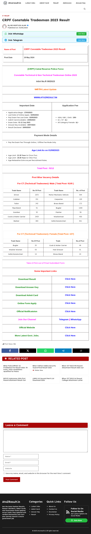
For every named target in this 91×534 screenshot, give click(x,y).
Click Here (70, 303)
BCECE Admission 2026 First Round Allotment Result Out (14, 379)
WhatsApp (76, 319)
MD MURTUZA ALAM (18, 25)
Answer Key (80, 3)
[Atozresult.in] (5, 3)
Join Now (81, 34)
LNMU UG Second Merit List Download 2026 (43, 379)
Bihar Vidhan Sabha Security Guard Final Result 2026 (44, 367)
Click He (69, 335)
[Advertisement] (45, 405)
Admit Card (44, 3)
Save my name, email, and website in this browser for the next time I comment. (38, 473)
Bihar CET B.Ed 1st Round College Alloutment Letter (72, 379)
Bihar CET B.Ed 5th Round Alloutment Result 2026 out (73, 367)
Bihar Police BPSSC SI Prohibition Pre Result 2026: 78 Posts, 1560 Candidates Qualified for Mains (15, 368)
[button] (85, 9)
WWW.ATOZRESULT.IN (45, 97)
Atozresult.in (14, 3)
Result (55, 3)
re (74, 335)
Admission (67, 3)
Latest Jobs (30, 3)
